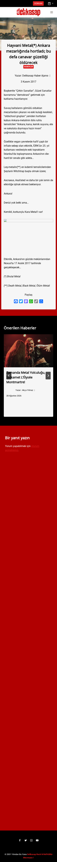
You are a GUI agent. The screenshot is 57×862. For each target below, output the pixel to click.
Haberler (28, 67)
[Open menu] (51, 12)
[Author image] (9, 76)
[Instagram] (31, 840)
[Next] (48, 375)
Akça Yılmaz (27, 390)
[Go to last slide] (8, 375)
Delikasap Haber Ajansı (35, 75)
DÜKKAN (38, 3)
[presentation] (28, 350)
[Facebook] (19, 840)
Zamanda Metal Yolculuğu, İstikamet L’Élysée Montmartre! (25, 377)
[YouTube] (37, 840)
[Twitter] (25, 840)
